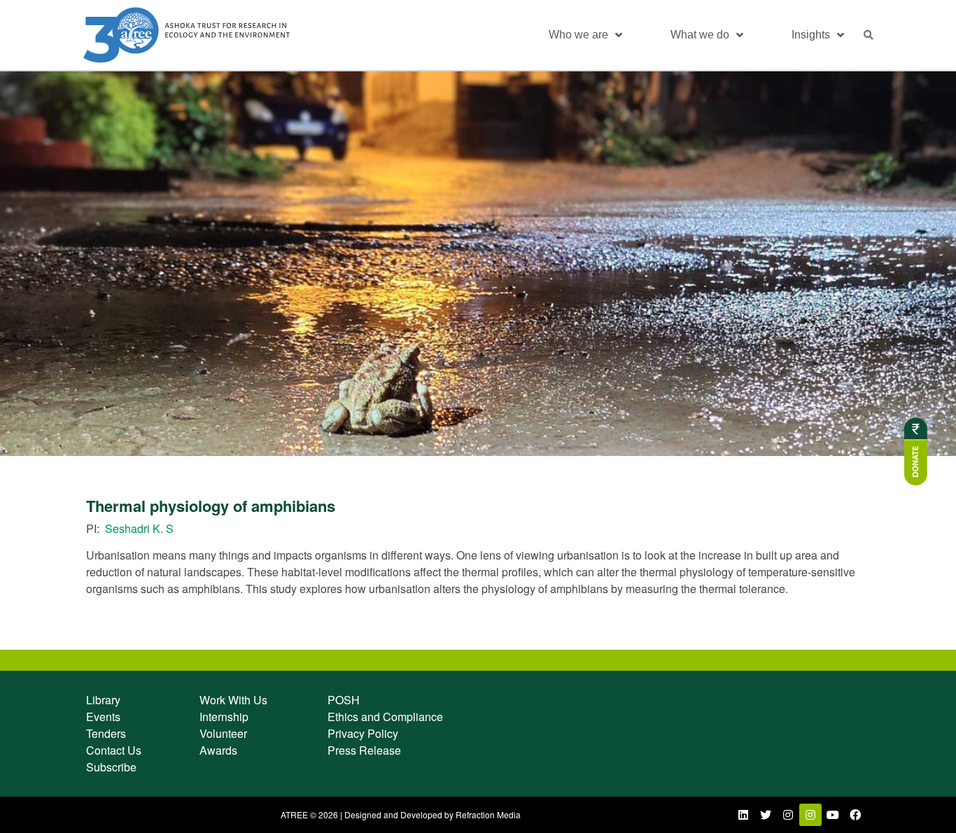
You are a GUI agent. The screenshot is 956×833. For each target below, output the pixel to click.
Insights (811, 35)
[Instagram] (788, 815)
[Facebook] (855, 815)
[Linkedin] (743, 815)
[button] (869, 35)
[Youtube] (833, 815)
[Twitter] (765, 815)
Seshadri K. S (139, 528)
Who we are (578, 35)
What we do (699, 35)
